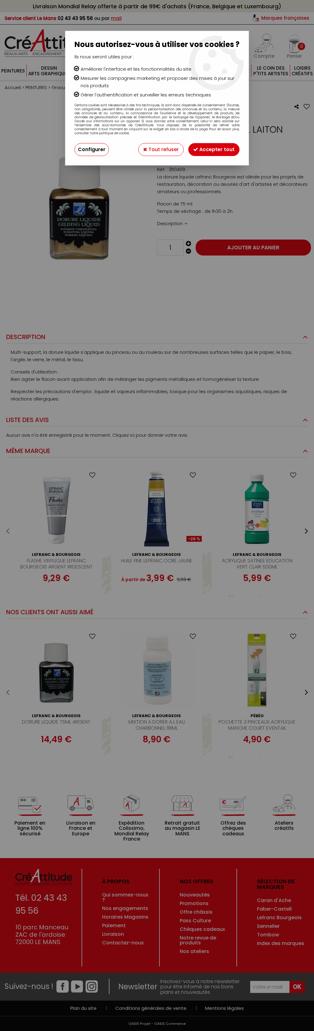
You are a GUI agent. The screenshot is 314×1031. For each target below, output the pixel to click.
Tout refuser (163, 149)
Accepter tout (216, 149)
